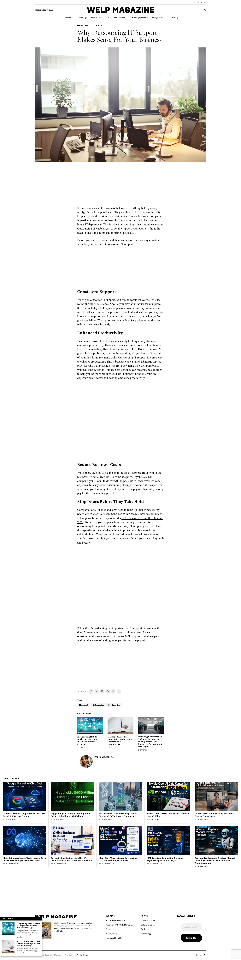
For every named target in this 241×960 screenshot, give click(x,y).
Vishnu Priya (154, 819)
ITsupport (83, 705)
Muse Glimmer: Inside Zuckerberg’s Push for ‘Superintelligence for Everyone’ (24, 859)
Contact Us (110, 929)
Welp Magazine (104, 756)
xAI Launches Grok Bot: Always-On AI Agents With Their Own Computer (118, 814)
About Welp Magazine (115, 920)
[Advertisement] (120, 185)
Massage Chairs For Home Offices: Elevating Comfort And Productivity (120, 740)
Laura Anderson (11, 819)
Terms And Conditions (115, 938)
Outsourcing (98, 705)
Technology (97, 25)
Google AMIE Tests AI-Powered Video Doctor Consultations (214, 814)
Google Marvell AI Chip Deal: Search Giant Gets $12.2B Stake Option (24, 814)
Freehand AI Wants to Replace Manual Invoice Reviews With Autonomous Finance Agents (215, 860)
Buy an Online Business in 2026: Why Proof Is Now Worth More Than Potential (72, 859)
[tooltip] (194, 2)
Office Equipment (148, 920)
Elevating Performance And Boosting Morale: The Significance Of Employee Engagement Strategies (150, 741)
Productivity (114, 705)
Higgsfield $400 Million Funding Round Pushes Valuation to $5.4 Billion (71, 814)
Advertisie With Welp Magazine (119, 925)
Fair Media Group (80, 955)
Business (145, 929)
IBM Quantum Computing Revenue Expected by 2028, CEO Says (165, 859)
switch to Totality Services (109, 370)
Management (83, 25)
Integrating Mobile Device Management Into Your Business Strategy (87, 740)
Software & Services (150, 925)
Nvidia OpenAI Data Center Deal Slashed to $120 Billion (168, 814)
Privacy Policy (111, 933)
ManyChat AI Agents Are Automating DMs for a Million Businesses (118, 859)
